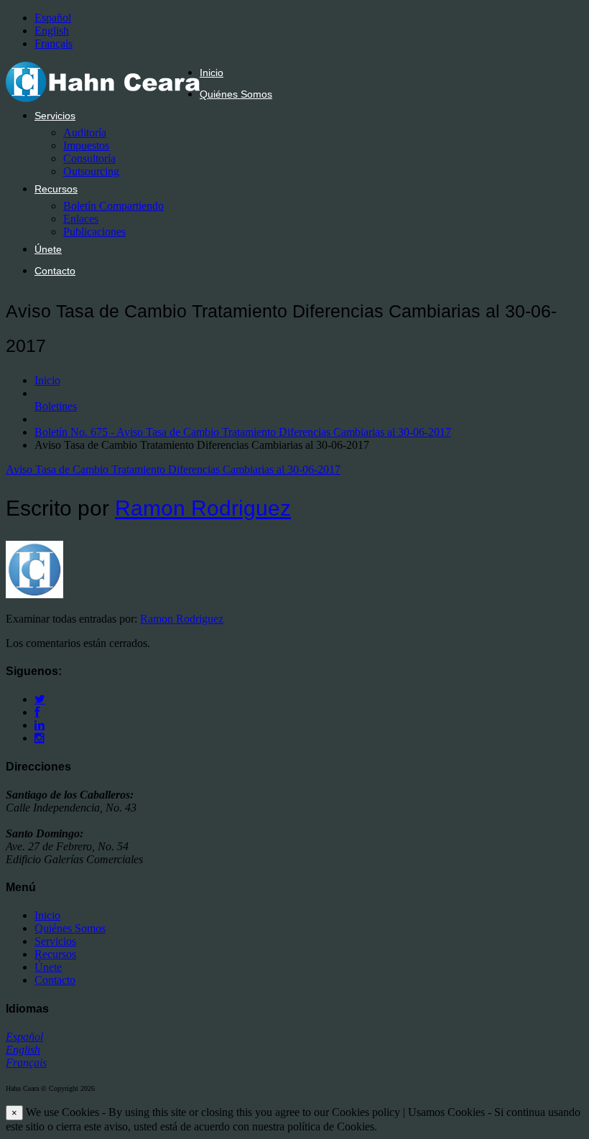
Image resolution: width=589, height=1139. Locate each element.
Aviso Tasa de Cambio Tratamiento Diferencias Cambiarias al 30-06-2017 (173, 469)
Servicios (54, 115)
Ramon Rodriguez (203, 508)
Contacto (54, 270)
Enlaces (80, 219)
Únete (48, 249)
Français (53, 43)
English (51, 30)
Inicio (211, 72)
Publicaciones (94, 232)
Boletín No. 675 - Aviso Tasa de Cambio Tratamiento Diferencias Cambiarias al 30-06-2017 (242, 432)
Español (52, 17)
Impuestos (86, 145)
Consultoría (89, 158)
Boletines (55, 406)
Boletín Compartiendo (113, 206)
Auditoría (84, 132)
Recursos (56, 189)
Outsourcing (91, 171)
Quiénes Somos (236, 94)
